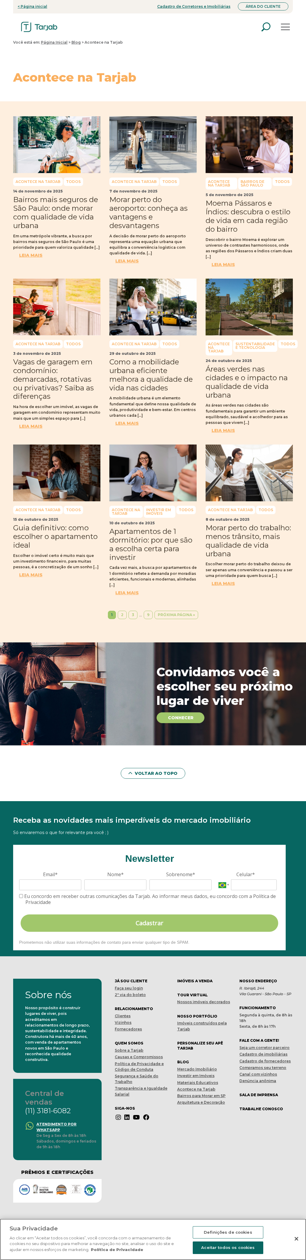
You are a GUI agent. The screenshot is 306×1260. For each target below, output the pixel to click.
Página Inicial (54, 42)
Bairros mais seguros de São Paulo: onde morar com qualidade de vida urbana (55, 212)
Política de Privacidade (117, 1249)
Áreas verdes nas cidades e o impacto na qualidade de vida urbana (247, 382)
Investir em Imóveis (158, 512)
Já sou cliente (131, 981)
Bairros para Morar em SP (201, 1095)
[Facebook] (146, 1117)
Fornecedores (128, 1029)
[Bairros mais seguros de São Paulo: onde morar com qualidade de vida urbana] (56, 144)
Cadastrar (149, 923)
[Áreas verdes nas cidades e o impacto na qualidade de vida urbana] (249, 307)
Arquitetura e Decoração (201, 1102)
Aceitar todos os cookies (228, 1247)
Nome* (115, 874)
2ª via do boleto (130, 994)
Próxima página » (176, 615)
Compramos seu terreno (262, 1067)
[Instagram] (118, 1117)
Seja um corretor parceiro (264, 1047)
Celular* (245, 874)
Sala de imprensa (258, 1095)
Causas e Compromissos (139, 1057)
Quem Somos (129, 1043)
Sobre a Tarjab (129, 1050)
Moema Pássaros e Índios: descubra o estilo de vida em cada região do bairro (248, 216)
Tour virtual (192, 995)
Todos (73, 181)
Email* (50, 874)
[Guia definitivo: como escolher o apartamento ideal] (56, 473)
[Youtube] (136, 1117)
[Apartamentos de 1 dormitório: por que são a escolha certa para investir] (153, 473)
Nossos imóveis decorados (203, 1002)
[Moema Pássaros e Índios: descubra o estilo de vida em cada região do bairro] (249, 144)
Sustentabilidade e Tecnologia (255, 346)
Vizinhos (123, 1022)
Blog (76, 42)
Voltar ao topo (156, 773)
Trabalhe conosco (261, 1109)
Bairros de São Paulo (252, 183)
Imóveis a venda (194, 981)
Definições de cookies (228, 1232)
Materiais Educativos (197, 1082)
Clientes (123, 1016)
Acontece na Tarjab (38, 181)
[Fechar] (296, 1238)
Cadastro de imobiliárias (263, 1054)
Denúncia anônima (257, 1081)
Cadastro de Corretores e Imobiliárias (193, 6)
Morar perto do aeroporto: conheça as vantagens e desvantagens (148, 212)
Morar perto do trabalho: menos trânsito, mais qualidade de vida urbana (248, 540)
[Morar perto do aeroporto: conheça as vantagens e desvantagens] (153, 144)
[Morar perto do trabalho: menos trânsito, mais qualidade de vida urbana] (249, 473)
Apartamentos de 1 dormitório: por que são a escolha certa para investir (150, 544)
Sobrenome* (180, 874)
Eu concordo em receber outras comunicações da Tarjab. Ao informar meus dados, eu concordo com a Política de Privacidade (149, 899)
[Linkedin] (127, 1117)
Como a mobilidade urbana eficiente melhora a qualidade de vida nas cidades (151, 375)
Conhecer (180, 717)
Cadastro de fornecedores (265, 1061)
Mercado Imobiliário (197, 1069)
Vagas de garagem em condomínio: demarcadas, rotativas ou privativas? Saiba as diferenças (53, 379)
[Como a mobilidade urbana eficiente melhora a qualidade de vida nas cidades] (153, 307)
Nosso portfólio (197, 1016)
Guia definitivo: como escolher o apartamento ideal (55, 536)
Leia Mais (30, 255)
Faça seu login (129, 988)
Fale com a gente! (259, 1040)
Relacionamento (134, 1009)
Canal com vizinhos (258, 1074)
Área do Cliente (263, 6)
